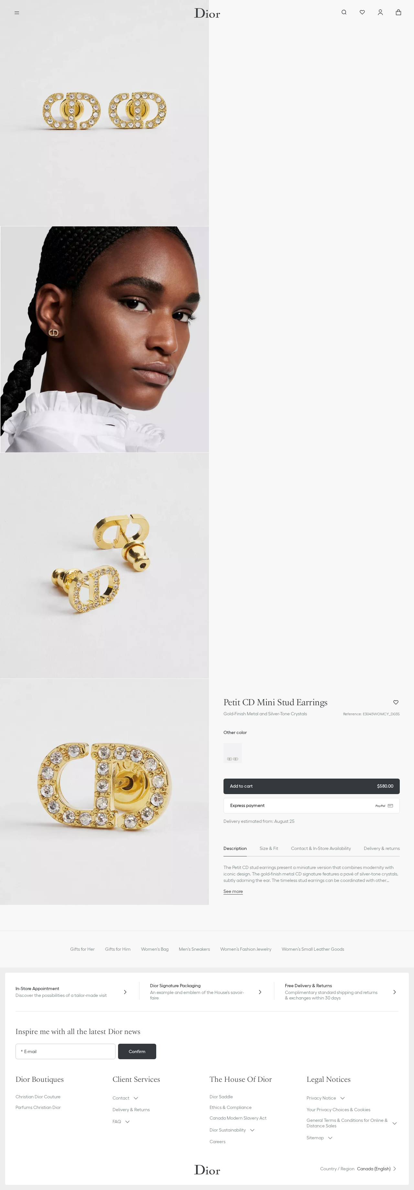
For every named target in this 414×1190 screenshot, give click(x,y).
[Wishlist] (362, 12)
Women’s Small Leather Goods (313, 949)
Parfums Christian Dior (38, 1107)
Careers (217, 1141)
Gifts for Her (82, 949)
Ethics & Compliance (231, 1107)
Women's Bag (155, 949)
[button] (104, 113)
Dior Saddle (221, 1096)
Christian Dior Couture (38, 1096)
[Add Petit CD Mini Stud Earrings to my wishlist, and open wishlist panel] (396, 702)
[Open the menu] (17, 13)
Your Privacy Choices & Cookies (338, 1109)
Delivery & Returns (131, 1109)
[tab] (235, 848)
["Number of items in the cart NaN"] (398, 12)
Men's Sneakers (194, 949)
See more (233, 891)
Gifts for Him (118, 949)
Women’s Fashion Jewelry (245, 949)
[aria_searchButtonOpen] (344, 12)
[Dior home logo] (207, 13)
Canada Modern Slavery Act (238, 1118)
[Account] (380, 12)
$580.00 (311, 786)
